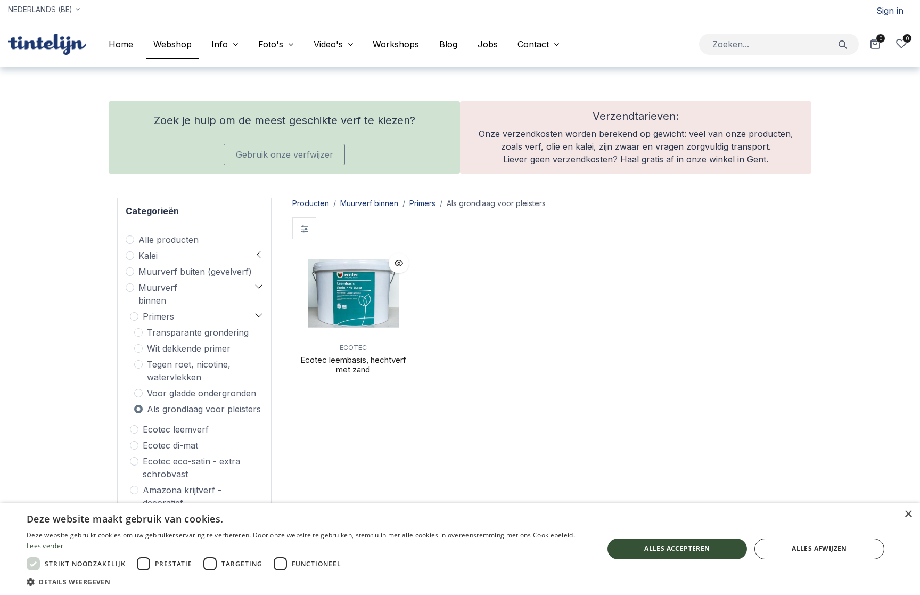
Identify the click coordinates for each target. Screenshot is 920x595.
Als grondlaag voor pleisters (204, 409)
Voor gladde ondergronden (201, 393)
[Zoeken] (843, 44)
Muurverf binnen (157, 294)
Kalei (148, 255)
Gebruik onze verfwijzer (284, 154)
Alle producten (168, 239)
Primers (158, 316)
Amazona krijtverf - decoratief (182, 496)
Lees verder (45, 545)
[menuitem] (121, 44)
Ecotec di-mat (170, 445)
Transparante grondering (198, 332)
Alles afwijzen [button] (819, 548)
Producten (310, 203)
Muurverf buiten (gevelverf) (195, 271)
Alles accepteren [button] (677, 548)
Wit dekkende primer (189, 348)
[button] (399, 263)
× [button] (908, 514)
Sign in (889, 10)
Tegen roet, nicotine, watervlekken (189, 370)
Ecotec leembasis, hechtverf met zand (353, 364)
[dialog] (460, 549)
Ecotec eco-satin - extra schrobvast (191, 467)
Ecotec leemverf (176, 429)
